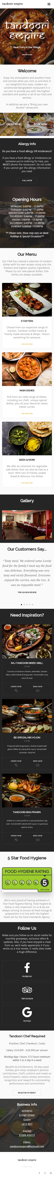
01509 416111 (27, 1135)
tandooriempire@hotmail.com (27, 1146)
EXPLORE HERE (27, 344)
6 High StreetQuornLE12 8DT (27, 1119)
